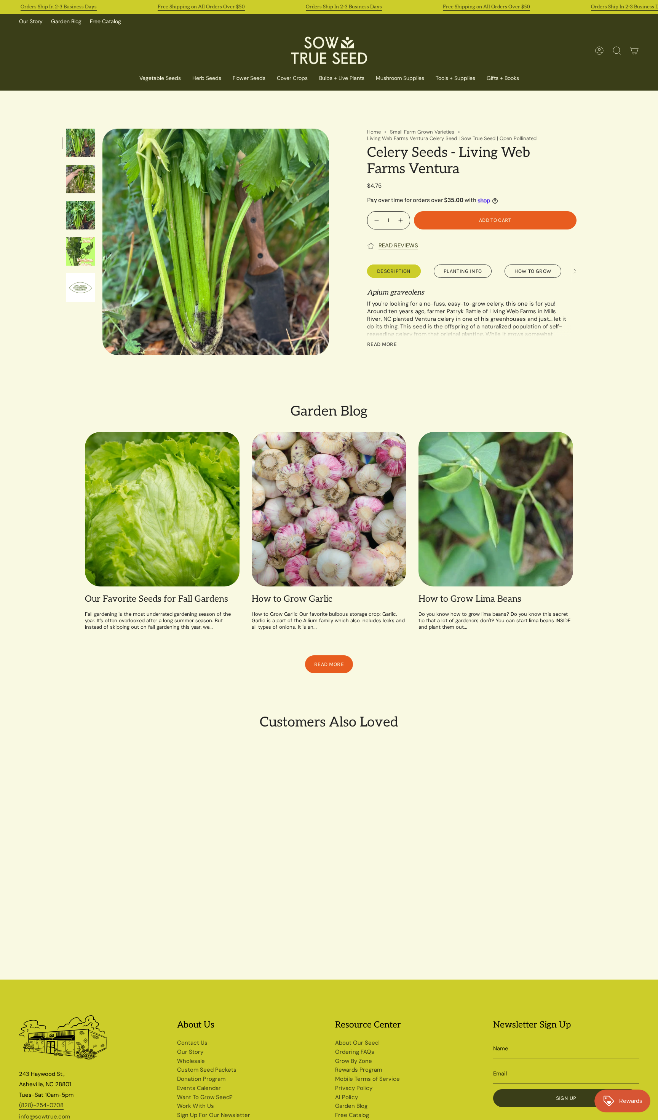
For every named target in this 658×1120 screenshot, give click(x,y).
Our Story (31, 21)
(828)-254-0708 (41, 1105)
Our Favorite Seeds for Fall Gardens (156, 599)
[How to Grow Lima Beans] (495, 509)
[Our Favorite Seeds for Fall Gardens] (162, 509)
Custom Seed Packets (206, 1070)
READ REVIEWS (398, 245)
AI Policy (346, 1097)
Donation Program (201, 1079)
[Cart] (634, 50)
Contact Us (192, 1043)
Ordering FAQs (354, 1052)
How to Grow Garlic (292, 599)
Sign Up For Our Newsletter (213, 1115)
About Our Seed (357, 1043)
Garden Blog (66, 21)
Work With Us (195, 1106)
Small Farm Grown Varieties (422, 132)
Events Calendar (199, 1088)
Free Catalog (105, 21)
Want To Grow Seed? (205, 1097)
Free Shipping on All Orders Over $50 (201, 7)
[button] (292, 78)
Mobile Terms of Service (367, 1079)
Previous (102, 242)
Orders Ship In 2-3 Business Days (59, 7)
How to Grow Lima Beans (469, 599)
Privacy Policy (353, 1088)
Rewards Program (358, 1070)
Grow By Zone (353, 1061)
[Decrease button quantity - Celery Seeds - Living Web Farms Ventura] (375, 220)
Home (374, 132)
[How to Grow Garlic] (329, 509)
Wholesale (191, 1061)
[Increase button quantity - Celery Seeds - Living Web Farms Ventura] (401, 220)
